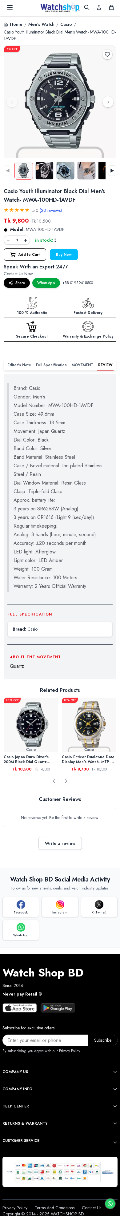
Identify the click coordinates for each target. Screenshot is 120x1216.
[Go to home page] (60, 7)
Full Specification (51, 365)
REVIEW (105, 365)
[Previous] (54, 781)
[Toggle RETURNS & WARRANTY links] (115, 1123)
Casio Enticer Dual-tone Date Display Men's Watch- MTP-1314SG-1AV (88, 759)
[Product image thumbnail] (23, 171)
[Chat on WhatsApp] (110, 1204)
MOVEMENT (82, 365)
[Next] (65, 781)
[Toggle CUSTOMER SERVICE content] (115, 1142)
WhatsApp (46, 283)
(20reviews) (51, 210)
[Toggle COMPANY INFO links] (115, 1089)
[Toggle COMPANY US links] (115, 1071)
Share (20, 283)
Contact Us (91, 1208)
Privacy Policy (14, 1208)
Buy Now (64, 254)
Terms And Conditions (54, 1208)
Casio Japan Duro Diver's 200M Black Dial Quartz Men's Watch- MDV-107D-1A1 (30, 759)
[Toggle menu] (9, 7)
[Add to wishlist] (107, 54)
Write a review (60, 843)
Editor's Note (19, 365)
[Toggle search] (86, 7)
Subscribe (102, 1040)
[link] (31, 725)
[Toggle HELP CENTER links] (115, 1106)
